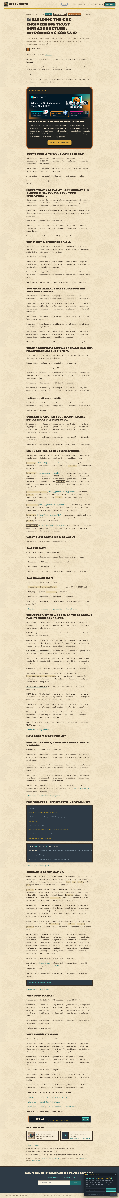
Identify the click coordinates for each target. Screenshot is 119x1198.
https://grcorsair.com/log (48, 473)
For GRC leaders (54, 1107)
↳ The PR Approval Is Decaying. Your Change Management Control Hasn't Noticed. (58, 1155)
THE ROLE (90, 4)
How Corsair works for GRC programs (44, 796)
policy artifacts (81, 788)
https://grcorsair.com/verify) (52, 505)
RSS (75, 1195)
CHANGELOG (81, 4)
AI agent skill (45, 963)
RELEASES (72, 4)
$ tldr (113, 1194)
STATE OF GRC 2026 (57, 1195)
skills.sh (58, 966)
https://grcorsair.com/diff (49, 515)
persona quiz (83, 1158)
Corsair (48, 54)
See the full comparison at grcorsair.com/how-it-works (53, 609)
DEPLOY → (75, 1182)
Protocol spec (70, 1107)
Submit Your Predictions (59, 142)
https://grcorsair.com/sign (50, 463)
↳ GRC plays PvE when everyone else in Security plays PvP (50, 1148)
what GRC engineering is (50, 1158)
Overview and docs (36, 1107)
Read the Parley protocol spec (41, 730)
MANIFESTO (69, 1195)
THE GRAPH (99, 4)
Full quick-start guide (38, 989)
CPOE (71, 427)
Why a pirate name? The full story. (44, 1102)
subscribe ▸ (111, 1190)
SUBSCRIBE (110, 4)
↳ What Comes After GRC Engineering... (42, 1151)
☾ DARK (64, 4)
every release (36, 1160)
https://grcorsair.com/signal (52, 525)
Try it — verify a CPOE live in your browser (48, 1097)
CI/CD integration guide (39, 866)
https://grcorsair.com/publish (61, 492)
